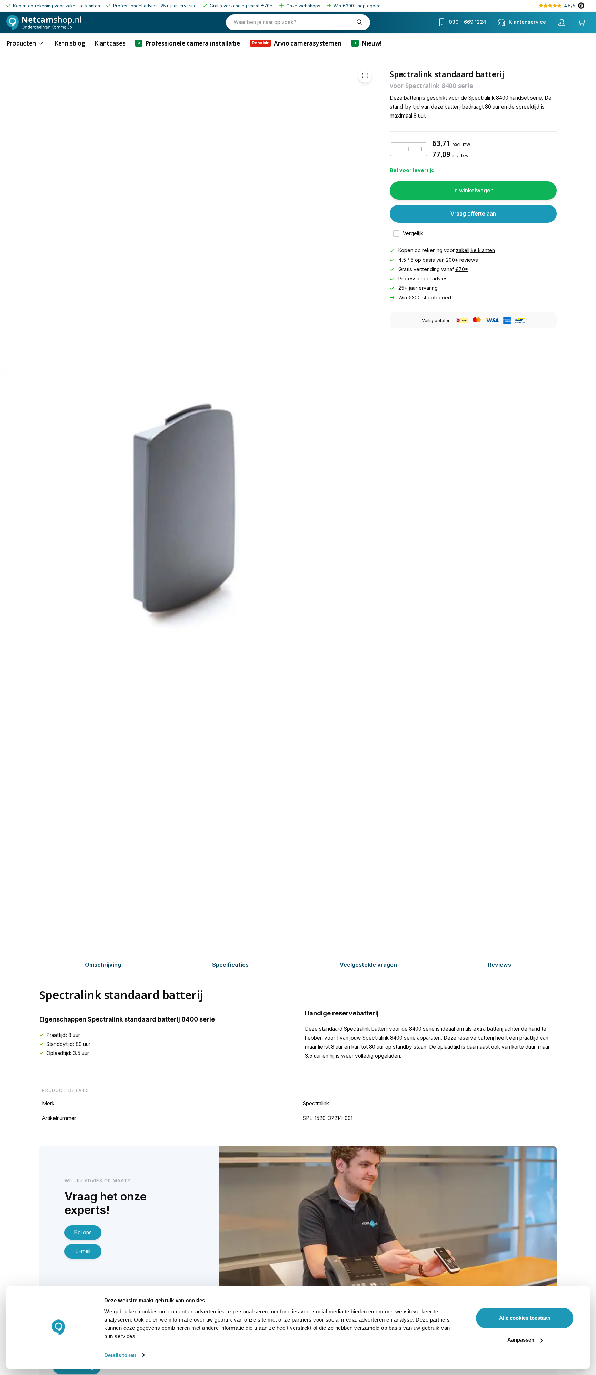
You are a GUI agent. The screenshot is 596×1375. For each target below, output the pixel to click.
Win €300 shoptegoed (357, 5)
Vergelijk (413, 233)
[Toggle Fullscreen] (365, 76)
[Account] (562, 22)
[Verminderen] (395, 149)
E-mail (82, 1251)
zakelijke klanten (475, 250)
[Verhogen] (421, 149)
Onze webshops (303, 5)
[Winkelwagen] (581, 22)
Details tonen (120, 1355)
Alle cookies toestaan (524, 1318)
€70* (267, 5)
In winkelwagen (473, 190)
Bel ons (83, 1232)
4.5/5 (569, 5)
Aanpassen (520, 1340)
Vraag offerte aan (473, 213)
